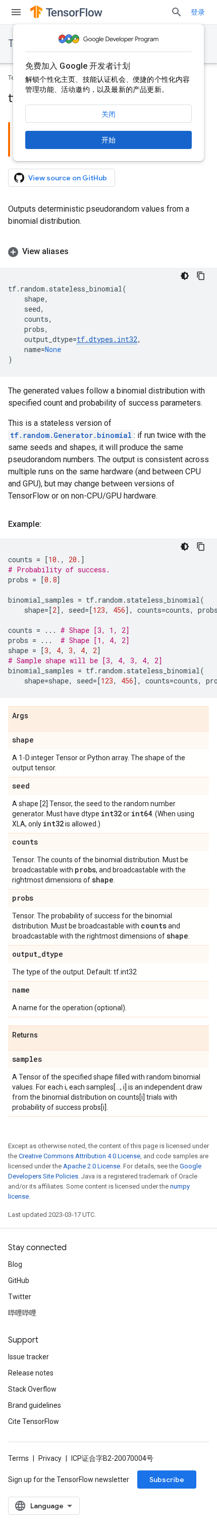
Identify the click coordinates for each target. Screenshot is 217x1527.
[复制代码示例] (201, 276)
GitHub (18, 1280)
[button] (108, 251)
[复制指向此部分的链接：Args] (38, 716)
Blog (15, 1264)
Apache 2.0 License (91, 1166)
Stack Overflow (32, 1389)
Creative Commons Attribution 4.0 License (79, 1156)
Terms (18, 1458)
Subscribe (166, 1479)
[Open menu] (16, 12)
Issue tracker (28, 1357)
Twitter (19, 1297)
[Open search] (177, 12)
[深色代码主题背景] (185, 276)
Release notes (30, 1373)
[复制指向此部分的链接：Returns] (48, 1035)
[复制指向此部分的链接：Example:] (51, 524)
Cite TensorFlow (33, 1421)
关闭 (108, 114)
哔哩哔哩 (22, 1313)
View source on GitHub (67, 177)
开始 (108, 139)
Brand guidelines (34, 1405)
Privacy (50, 1458)
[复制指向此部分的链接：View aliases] (79, 251)
